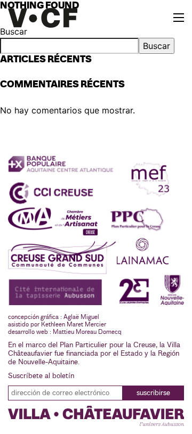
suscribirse (153, 393)
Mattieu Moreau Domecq (87, 332)
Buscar (156, 45)
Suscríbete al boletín (41, 376)
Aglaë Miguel (81, 317)
